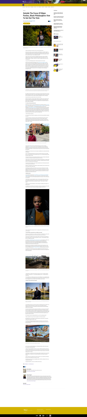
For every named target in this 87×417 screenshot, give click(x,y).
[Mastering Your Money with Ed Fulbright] (56, 60)
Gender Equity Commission (32, 107)
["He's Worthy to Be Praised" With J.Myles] (56, 70)
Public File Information (48, 409)
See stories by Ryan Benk (26, 384)
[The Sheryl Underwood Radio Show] (56, 37)
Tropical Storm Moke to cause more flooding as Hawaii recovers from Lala (58, 24)
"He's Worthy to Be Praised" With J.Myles (60, 70)
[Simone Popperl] (24, 377)
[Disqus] (43, 397)
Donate (63, 1)
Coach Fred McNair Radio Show (57, 41)
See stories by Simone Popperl (31, 380)
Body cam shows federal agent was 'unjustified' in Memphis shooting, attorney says (58, 27)
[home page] (26, 2)
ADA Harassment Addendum (40, 409)
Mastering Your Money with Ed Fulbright (60, 60)
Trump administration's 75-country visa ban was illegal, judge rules (58, 30)
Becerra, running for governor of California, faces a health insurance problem (58, 20)
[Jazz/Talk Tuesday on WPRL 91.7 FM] (56, 45)
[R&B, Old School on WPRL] (56, 65)
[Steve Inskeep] (24, 371)
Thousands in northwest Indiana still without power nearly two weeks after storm (58, 13)
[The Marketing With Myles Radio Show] (56, 50)
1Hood (30, 146)
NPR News (24, 10)
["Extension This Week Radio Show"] (56, 55)
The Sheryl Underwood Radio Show (60, 37)
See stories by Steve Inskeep (31, 371)
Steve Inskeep (29, 369)
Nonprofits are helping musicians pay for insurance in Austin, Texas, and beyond (59, 17)
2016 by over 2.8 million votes (42, 62)
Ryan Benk (24, 383)
